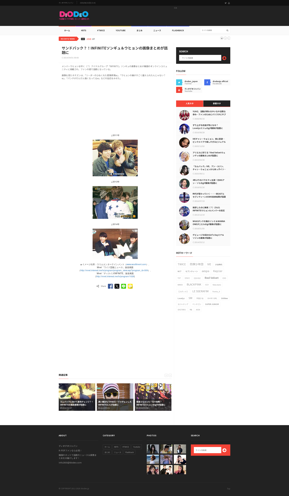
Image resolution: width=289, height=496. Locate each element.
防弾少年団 (196, 264)
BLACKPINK (194, 284)
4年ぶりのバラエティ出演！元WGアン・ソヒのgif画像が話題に (208, 181)
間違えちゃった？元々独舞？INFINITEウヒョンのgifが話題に (115, 403)
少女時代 (218, 264)
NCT (180, 271)
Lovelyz (181, 298)
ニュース (157, 30)
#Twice (101, 30)
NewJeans (217, 284)
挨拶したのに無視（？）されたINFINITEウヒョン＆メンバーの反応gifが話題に (209, 210)
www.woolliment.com (136, 264)
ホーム (67, 30)
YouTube (121, 30)
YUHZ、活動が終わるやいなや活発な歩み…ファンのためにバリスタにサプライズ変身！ (209, 114)
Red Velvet (212, 278)
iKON (198, 309)
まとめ (139, 30)
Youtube (136, 446)
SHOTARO (182, 309)
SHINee (224, 298)
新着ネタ (217, 103)
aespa (205, 271)
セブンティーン (191, 271)
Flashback (178, 30)
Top (228, 488)
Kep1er (217, 271)
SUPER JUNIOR (212, 304)
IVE (209, 264)
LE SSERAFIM (200, 291)
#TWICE (126, 446)
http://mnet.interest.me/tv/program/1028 (115, 276)
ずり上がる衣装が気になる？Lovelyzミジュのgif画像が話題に (208, 127)
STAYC (187, 278)
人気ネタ (190, 103)
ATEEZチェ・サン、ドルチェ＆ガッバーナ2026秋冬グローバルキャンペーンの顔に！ (130, 39)
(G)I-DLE (197, 278)
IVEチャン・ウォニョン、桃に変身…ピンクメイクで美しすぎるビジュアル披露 (209, 141)
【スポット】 (183, 291)
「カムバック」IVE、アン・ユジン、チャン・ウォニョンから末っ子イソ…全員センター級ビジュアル (209, 169)
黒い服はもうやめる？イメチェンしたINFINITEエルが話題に (79, 403)
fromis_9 (216, 291)
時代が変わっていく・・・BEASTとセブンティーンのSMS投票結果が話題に (209, 196)
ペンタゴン (196, 304)
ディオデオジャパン (66, 3)
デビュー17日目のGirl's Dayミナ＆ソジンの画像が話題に (208, 236)
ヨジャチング (183, 304)
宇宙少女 (200, 298)
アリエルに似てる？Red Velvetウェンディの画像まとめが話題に (209, 154)
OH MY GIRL (212, 298)
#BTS (83, 30)
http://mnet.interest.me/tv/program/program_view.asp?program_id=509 (114, 270)
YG (191, 309)
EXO (224, 278)
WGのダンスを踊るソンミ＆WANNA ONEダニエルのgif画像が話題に (209, 223)
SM (190, 298)
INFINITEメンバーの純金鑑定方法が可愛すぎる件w (155, 403)
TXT (179, 278)
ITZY (207, 284)
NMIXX (180, 284)
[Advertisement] (175, 17)
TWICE (182, 264)
